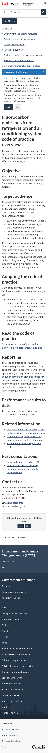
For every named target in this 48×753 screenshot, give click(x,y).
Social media (8, 723)
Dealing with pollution (14, 44)
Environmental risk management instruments (25, 55)
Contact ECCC (8, 561)
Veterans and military (12, 701)
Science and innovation (12, 689)
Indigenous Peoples (11, 695)
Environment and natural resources (20, 33)
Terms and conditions (12, 741)
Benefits (5, 631)
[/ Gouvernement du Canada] (18, 3)
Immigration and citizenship (15, 613)
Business (6, 625)
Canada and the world (12, 677)
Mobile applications (11, 729)
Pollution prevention (13, 49)
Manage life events (10, 712)
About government (11, 597)
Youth (4, 707)
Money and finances (11, 683)
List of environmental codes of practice (22, 66)
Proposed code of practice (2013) (24, 461)
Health (5, 637)
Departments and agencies (14, 592)
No (18, 108)
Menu (8, 21)
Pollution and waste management (19, 39)
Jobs (4, 607)
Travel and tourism (10, 619)
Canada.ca (7, 28)
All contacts (7, 586)
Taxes (4, 642)
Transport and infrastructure (15, 672)
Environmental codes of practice (19, 60)
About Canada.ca (10, 735)
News (4, 567)
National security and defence (16, 654)
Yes (20, 526)
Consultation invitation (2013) (22, 465)
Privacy (5, 747)
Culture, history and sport (14, 660)
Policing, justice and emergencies (17, 666)
